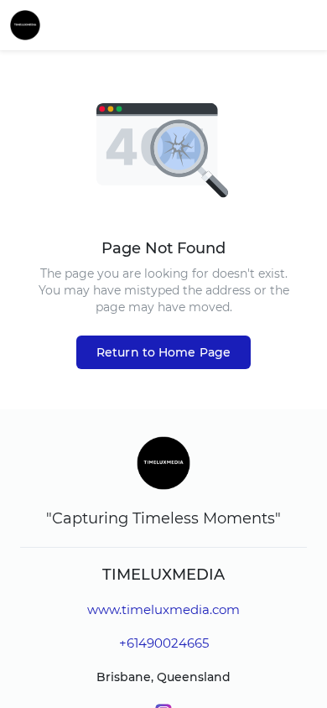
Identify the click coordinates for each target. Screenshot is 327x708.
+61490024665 (164, 643)
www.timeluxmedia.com (163, 609)
